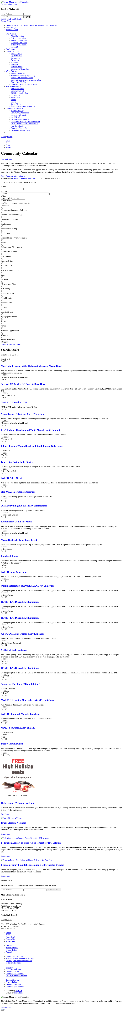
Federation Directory (19, 40)
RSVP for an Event (13, 969)
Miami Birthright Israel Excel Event (19, 540)
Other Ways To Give (19, 82)
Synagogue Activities (9, 317)
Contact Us (15, 47)
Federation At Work (18, 38)
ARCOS (19, 991)
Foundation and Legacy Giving (23, 75)
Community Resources (14, 108)
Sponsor (4, 191)
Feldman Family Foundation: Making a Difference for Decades (32, 865)
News (8, 935)
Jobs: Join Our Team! (19, 43)
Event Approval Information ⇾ (13, 176)
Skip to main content (9, 4)
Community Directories (20, 113)
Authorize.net (11, 952)
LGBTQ (4, 279)
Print (8, 143)
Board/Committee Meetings (11, 215)
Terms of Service (12, 980)
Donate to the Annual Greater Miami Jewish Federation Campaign (31, 25)
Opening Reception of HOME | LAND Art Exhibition (27, 585)
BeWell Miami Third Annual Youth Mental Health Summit (30, 430)
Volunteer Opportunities (10, 330)
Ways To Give (11, 71)
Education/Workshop (9, 229)
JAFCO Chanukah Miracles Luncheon (20, 714)
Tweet (8, 147)
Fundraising (5, 233)
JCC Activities (6, 266)
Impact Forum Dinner (12, 743)
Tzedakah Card (12, 30)
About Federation (17, 36)
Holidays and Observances (11, 247)
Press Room (10, 941)
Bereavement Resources (20, 119)
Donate (8, 945)
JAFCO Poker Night (11, 478)
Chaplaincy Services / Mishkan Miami (25, 122)
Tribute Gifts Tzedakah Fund (22, 78)
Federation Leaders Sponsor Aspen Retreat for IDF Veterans (31, 843)
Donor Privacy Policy (14, 984)
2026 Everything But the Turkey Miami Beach (24, 505)
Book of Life (16, 95)
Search (4, 342)
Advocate (14, 64)
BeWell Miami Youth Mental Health (24, 124)
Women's (4, 335)
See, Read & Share (13, 86)
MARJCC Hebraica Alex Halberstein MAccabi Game (27, 700)
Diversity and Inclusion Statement (19, 961)
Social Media (16, 104)
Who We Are (11, 34)
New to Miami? (12, 948)
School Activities (7, 293)
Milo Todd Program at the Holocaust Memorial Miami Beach (31, 366)
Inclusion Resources (13, 963)
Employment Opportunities (16, 976)
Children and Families (9, 219)
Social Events (6, 298)
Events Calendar (17, 111)
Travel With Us (16, 67)
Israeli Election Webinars (13, 823)
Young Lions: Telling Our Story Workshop (22, 414)
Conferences (6, 224)
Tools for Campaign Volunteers (23, 106)
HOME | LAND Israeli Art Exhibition (20, 602)
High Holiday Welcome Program (17, 803)
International (6, 256)
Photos (13, 100)
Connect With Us (12, 51)
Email (8, 141)
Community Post (17, 91)
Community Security (19, 115)
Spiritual (4, 307)
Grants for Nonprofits (19, 128)
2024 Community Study (20, 93)
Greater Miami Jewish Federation (14, 238)
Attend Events (16, 54)
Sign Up (27, 17)
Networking (5, 289)
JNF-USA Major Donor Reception (18, 492)
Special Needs (6, 303)
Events (9, 137)
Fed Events (5, 19)
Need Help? (15, 117)
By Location (15, 58)
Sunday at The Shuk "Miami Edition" (20, 684)
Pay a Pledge (11, 27)
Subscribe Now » (54, 890)
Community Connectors (20, 69)
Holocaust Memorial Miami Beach (24, 84)
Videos (13, 102)
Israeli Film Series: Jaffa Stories (16, 462)
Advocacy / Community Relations (14, 210)
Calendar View (7, 344)
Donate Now (6, 21)
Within (3, 196)
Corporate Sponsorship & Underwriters (26, 80)
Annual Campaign (18, 73)
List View (17, 344)
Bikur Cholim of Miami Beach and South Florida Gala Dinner (32, 446)
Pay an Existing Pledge (15, 956)
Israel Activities (7, 261)
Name (3, 187)
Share (8, 145)
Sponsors (9, 967)
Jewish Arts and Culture (10, 270)
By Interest (15, 60)
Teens (3, 321)
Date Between (6, 201)
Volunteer (14, 62)
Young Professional (8, 340)
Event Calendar (16, 19)
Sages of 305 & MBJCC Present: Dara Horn (23, 384)
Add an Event (6, 159)
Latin (3, 275)
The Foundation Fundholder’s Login (20, 958)
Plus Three (18, 993)
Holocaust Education (9, 252)
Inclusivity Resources (19, 45)
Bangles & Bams (9, 556)
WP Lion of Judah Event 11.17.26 (18, 727)
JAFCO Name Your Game (14, 572)
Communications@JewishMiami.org (26, 178)
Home (3, 137)
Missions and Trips (8, 284)
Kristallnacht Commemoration (16, 521)
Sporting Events (7, 312)
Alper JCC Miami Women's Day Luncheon (22, 633)
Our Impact (10, 49)
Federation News (17, 89)
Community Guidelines (15, 974)
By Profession (16, 56)
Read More (5, 814)
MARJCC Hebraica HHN (14, 402)
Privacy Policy (11, 950)
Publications (15, 97)
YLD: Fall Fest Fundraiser (14, 650)
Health (3, 242)
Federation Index (12, 971)
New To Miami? (17, 126)
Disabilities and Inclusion (20, 130)
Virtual (3, 326)
